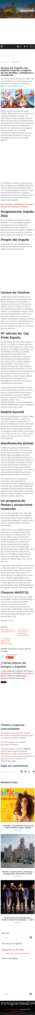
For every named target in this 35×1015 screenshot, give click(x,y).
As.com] (10, 621)
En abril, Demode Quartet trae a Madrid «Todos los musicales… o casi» (17, 919)
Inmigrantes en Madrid (9, 735)
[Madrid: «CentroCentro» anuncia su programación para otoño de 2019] (18, 851)
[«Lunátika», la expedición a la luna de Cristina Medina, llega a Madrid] (18, 805)
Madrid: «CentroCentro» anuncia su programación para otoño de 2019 (17, 873)
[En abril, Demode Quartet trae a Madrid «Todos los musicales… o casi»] (18, 897)
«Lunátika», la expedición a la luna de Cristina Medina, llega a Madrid (18, 827)
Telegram (26, 733)
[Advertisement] (17, 31)
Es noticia (16, 62)
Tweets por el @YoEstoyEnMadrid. (17, 953)
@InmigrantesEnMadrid (9, 744)
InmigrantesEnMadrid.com (12, 1009)
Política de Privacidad (17, 1011)
